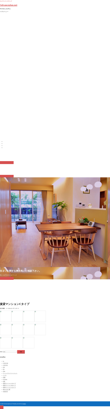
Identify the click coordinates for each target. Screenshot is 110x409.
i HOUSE (5, 365)
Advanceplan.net (8, 5)
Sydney (24, 403)
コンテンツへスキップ (6, 1)
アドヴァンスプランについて (11, 143)
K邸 (4, 381)
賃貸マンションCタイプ (9, 387)
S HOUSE (5, 363)
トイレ (5, 375)
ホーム (5, 141)
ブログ (5, 145)
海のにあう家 (6, 389)
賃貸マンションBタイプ (9, 385)
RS (3, 369)
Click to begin (7, 162)
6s (3, 361)
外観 (4, 377)
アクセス (5, 147)
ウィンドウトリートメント (10, 373)
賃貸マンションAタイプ (9, 383)
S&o (4, 371)
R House (5, 379)
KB (4, 367)
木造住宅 (5, 391)
